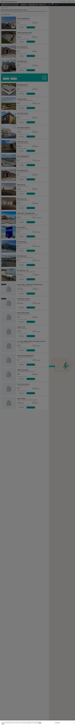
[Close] (73, 723)
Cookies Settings (57, 722)
